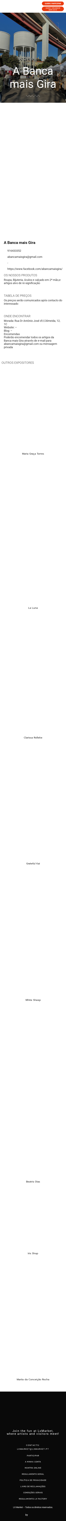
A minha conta (33, 1462)
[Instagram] (33, 1439)
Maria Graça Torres (33, 454)
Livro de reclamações (32, 1486)
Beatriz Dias (33, 1182)
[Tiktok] (39, 1439)
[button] (3, 149)
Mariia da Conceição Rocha (33, 1379)
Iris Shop (33, 1253)
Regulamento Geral (33, 1474)
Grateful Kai (33, 863)
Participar (33, 1456)
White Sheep (33, 1000)
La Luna (33, 608)
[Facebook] (26, 1439)
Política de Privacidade (33, 1480)
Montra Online (33, 1468)
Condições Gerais (33, 1493)
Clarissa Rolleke (33, 738)
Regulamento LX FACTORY (33, 1499)
